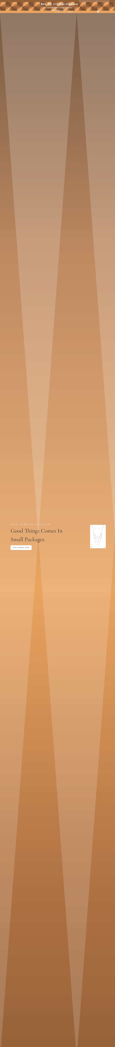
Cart (64, 12)
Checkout (70, 12)
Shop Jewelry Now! (21, 547)
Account (57, 12)
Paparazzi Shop (104, 1)
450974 (62, 10)
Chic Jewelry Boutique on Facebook (89, 1)
